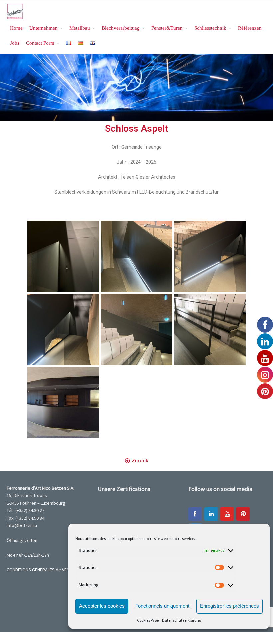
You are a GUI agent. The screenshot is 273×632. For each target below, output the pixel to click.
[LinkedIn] (211, 514)
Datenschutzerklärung (181, 620)
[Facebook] (195, 514)
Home (16, 28)
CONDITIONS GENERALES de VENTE (40, 570)
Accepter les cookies (102, 606)
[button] (136, 461)
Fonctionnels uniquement (162, 606)
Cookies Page (148, 620)
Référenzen (250, 28)
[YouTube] (227, 514)
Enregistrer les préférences (229, 606)
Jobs (14, 43)
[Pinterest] (243, 514)
